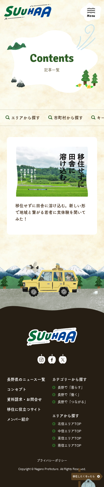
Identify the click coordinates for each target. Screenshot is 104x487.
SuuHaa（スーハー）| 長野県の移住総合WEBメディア (27, 12)
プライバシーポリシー (52, 460)
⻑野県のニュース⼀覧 (26, 379)
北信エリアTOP (69, 423)
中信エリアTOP (69, 430)
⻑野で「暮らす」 (71, 387)
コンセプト (16, 389)
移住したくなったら (84, 476)
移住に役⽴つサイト (24, 409)
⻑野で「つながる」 (73, 401)
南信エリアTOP (69, 445)
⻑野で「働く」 (69, 394)
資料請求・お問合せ (24, 399)
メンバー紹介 (18, 419)
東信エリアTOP (69, 438)
